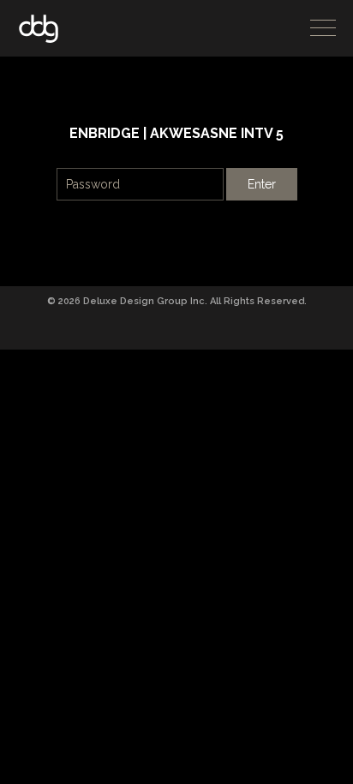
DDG (38, 29)
